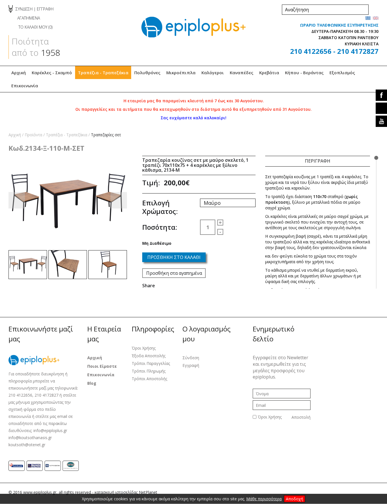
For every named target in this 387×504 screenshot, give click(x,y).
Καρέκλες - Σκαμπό (52, 72)
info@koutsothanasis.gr (30, 437)
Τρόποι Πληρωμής (148, 371)
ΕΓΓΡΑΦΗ (45, 9)
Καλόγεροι (212, 72)
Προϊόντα (33, 134)
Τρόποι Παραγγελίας (151, 363)
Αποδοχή (294, 498)
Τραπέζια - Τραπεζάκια (103, 72)
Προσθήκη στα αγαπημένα (174, 273)
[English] (376, 18)
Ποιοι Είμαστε (102, 366)
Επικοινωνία (24, 85)
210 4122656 (310, 51)
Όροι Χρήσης (144, 348)
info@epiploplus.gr (50, 430)
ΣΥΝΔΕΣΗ (24, 9)
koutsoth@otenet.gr (26, 444)
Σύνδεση (190, 357)
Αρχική (18, 72)
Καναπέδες (241, 72)
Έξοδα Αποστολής (148, 355)
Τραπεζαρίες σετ (106, 134)
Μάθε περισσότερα (264, 498)
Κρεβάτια (269, 72)
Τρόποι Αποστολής (149, 378)
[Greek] (368, 18)
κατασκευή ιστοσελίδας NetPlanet (126, 492)
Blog (91, 383)
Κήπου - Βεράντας (304, 72)
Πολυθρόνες (147, 72)
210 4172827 (358, 51)
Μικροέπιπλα (180, 72)
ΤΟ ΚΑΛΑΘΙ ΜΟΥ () (35, 27)
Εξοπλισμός (342, 72)
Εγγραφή (190, 365)
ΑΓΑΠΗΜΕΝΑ (28, 18)
